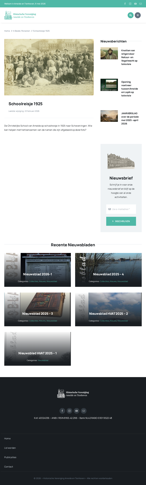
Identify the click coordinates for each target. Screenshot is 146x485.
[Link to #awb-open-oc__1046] (131, 15)
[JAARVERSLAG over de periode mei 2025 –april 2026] (109, 112)
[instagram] (130, 4)
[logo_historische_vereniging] (20, 11)
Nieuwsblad (52, 281)
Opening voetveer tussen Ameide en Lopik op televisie (129, 88)
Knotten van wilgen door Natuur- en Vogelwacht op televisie (129, 57)
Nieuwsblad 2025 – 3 (37, 313)
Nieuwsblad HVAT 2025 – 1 (37, 353)
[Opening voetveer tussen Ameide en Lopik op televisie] (109, 80)
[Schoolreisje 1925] (49, 40)
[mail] (140, 4)
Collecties (33, 281)
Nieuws (42, 281)
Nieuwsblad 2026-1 (37, 274)
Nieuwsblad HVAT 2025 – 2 (108, 313)
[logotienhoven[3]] (73, 389)
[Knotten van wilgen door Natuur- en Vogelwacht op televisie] (109, 49)
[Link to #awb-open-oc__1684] (138, 15)
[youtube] (135, 4)
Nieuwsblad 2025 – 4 (108, 274)
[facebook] (125, 4)
